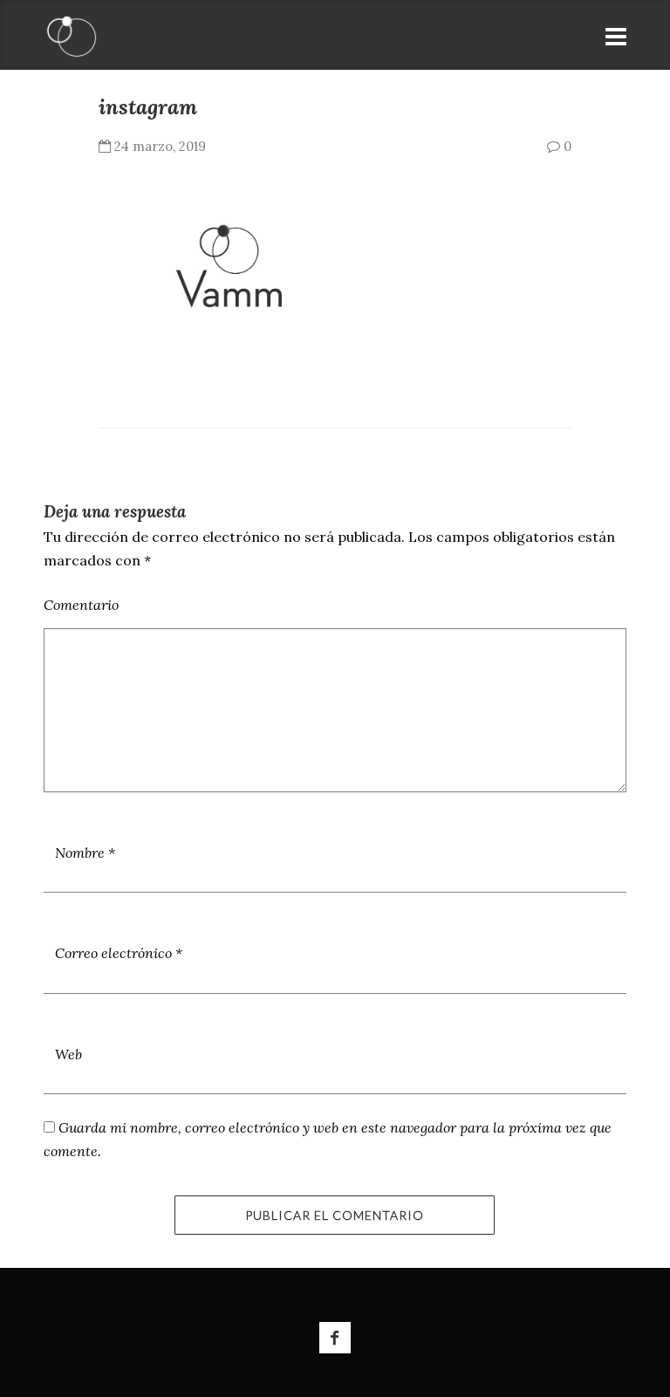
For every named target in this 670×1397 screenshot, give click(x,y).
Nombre (85, 852)
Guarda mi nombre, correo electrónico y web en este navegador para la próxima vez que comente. (328, 1139)
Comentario (81, 604)
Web (68, 1054)
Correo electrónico (118, 953)
